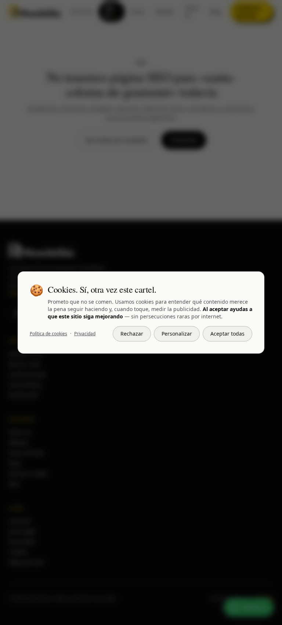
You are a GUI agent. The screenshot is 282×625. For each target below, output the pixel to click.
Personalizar (177, 333)
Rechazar (131, 333)
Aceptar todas (227, 333)
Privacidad (84, 334)
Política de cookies (48, 334)
